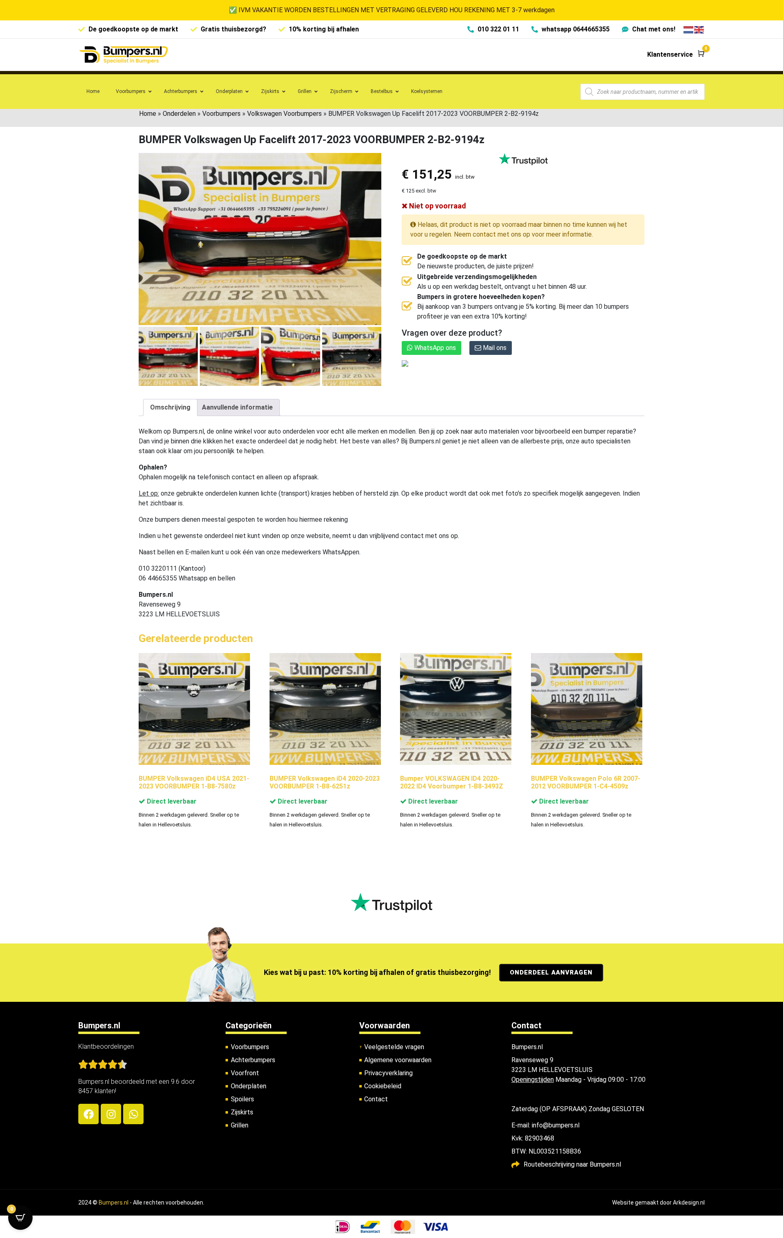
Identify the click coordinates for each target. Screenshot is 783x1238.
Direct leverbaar (171, 801)
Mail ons (494, 348)
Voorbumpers (221, 113)
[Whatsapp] (133, 1114)
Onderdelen (179, 113)
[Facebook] (88, 1114)
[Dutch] (688, 29)
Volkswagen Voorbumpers (284, 113)
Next (372, 356)
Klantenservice (670, 54)
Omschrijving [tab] (170, 407)
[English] (699, 29)
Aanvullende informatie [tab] (237, 407)
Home (147, 113)
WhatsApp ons (434, 348)
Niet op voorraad (436, 206)
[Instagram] (111, 1114)
